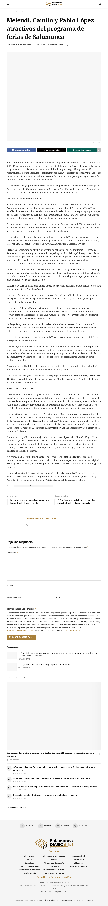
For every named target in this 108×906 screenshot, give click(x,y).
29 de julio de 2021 (42, 45)
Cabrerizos (29, 860)
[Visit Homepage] (54, 4)
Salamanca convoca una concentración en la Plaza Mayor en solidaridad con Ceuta (51, 778)
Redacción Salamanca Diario (20, 45)
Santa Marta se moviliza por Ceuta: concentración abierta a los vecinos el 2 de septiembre (55, 786)
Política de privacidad (50, 900)
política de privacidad (72, 630)
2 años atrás (25, 668)
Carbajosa (29, 863)
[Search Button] (100, 4)
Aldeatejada (29, 856)
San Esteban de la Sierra (54, 870)
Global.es (90, 900)
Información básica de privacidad (21, 609)
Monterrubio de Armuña (54, 863)
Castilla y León (29, 873)
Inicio (8, 12)
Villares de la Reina (78, 866)
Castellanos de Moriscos (29, 870)
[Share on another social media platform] (99, 150)
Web (58, 597)
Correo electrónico (15, 597)
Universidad (79, 860)
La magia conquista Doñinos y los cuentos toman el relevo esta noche (45, 795)
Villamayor (78, 863)
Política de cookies (66, 900)
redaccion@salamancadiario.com (20, 630)
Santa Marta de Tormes (54, 873)
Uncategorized (18, 12)
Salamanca (54, 866)
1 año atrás (25, 659)
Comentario (12, 552)
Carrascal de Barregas (29, 866)
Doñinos (54, 860)
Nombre (11, 585)
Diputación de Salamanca (54, 856)
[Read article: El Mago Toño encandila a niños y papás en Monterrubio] (12, 667)
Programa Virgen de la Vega (40, 486)
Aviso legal (38, 900)
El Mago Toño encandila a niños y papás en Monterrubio (44, 664)
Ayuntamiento (21, 486)
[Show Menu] (8, 4)
